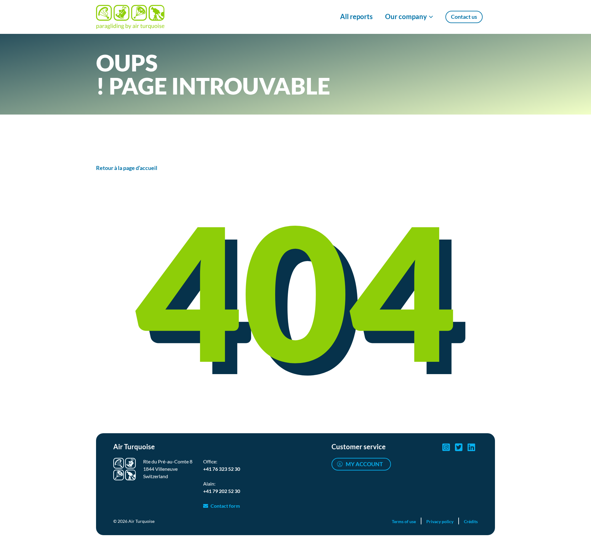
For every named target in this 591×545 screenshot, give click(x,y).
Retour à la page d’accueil (126, 167)
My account (364, 464)
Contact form (225, 506)
